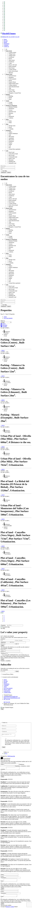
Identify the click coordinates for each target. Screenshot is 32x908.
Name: (2, 764)
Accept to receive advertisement (10, 677)
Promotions (6, 43)
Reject (16, 906)
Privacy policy (7, 689)
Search (8, 172)
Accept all (3, 906)
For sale (6, 40)
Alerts (5, 316)
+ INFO (3, 350)
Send (2, 659)
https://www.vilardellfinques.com (12, 697)
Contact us (6, 46)
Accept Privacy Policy (7, 674)
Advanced (3, 172)
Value (2, 645)
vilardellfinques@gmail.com (11, 696)
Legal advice (7, 691)
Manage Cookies (10, 906)
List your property (8, 318)
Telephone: (21, 764)
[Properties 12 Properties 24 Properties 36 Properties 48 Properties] (5, 625)
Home (5, 39)
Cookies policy (7, 692)
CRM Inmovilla (11, 756)
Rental (5, 42)
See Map (4, 171)
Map (2, 709)
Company (6, 45)
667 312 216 (7, 699)
